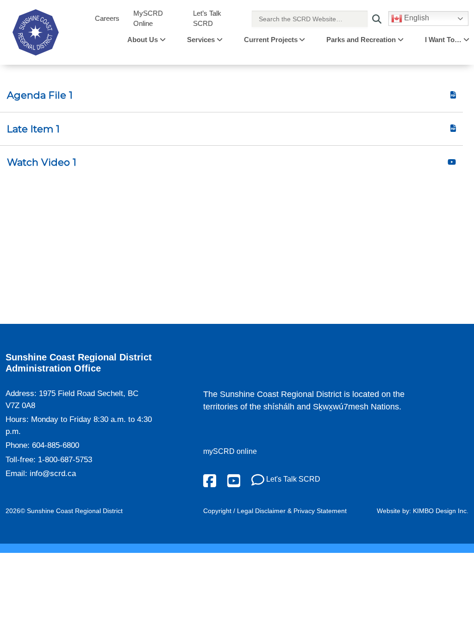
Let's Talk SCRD (292, 479)
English (415, 18)
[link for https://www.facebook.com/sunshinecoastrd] (209, 480)
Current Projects (271, 39)
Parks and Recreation (361, 39)
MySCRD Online (148, 18)
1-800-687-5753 (65, 459)
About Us (142, 39)
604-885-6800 (55, 445)
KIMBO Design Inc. (440, 510)
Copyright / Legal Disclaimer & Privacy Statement (275, 510)
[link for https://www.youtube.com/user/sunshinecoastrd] (233, 480)
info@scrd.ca (53, 473)
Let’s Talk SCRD (207, 18)
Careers (107, 18)
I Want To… (443, 39)
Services (201, 39)
